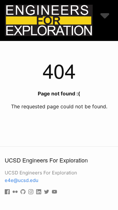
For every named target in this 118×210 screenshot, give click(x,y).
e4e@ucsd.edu (21, 180)
